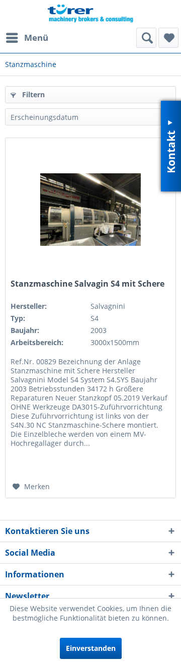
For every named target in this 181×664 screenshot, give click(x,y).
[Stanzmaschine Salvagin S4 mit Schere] (90, 209)
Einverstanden (91, 648)
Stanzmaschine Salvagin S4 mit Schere (87, 284)
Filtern (32, 94)
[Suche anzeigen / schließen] (146, 38)
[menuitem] (26, 38)
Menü (36, 37)
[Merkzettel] (168, 38)
